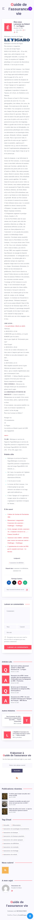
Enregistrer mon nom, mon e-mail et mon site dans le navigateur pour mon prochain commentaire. (15, 639)
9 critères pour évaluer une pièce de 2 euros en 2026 (19, 794)
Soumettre (17, 770)
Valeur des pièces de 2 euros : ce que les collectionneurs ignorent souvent (20, 809)
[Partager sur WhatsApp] (25, 583)
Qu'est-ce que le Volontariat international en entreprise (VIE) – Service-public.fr (21, 688)
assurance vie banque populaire (14, 836)
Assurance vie (15, 885)
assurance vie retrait (10, 854)
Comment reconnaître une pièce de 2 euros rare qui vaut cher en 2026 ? (19, 802)
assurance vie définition (17, 562)
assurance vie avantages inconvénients (16, 829)
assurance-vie (17, 570)
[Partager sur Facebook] (9, 583)
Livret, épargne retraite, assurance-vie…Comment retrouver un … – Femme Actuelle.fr (19, 531)
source (6, 435)
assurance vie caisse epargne (13, 840)
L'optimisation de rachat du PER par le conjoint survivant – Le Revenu (18, 549)
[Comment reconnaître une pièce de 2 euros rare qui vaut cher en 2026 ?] (5, 804)
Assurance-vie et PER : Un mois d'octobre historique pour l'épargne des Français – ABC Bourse (21, 698)
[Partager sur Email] (20, 583)
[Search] (30, 9)
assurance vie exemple (11, 847)
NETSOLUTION (22, 911)
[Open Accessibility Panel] (30, 916)
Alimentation (17, 825)
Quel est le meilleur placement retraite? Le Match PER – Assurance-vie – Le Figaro (20, 667)
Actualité (6, 825)
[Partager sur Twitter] (14, 583)
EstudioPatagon (22, 915)
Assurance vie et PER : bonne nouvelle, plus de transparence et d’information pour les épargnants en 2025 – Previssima (21, 678)
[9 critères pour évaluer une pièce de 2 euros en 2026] (5, 796)
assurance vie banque (11, 832)
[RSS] (17, 778)
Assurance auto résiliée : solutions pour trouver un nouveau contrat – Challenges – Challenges (18, 540)
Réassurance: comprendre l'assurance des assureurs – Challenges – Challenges (16, 523)
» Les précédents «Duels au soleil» (14, 326)
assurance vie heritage (11, 850)
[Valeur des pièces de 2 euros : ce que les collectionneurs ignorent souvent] (5, 811)
